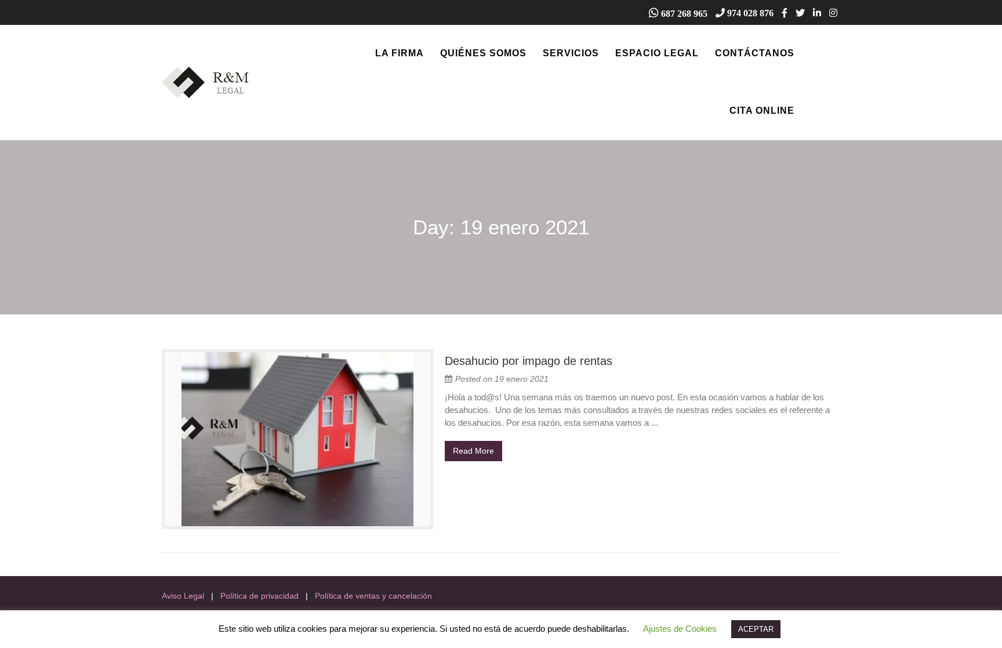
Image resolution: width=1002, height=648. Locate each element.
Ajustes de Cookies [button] (680, 628)
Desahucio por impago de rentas (528, 360)
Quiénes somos (483, 53)
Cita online (761, 110)
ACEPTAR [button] (756, 629)
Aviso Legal (183, 595)
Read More (473, 450)
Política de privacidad (259, 595)
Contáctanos (754, 53)
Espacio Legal (657, 53)
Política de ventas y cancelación (373, 595)
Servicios (571, 53)
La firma (399, 53)
